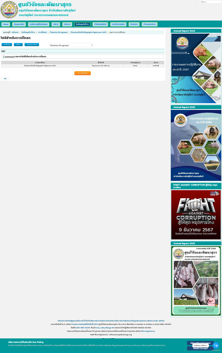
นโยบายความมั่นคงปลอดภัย (102, 320)
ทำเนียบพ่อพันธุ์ (100, 24)
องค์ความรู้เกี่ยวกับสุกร (39, 24)
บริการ (55, 24)
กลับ (5, 78)
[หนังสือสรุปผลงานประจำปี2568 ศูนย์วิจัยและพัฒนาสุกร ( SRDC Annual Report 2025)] (196, 145)
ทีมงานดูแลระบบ (148, 331)
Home (5, 24)
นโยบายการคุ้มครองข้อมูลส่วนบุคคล (129, 320)
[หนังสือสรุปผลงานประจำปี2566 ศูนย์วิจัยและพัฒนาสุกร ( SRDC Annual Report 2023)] (196, 68)
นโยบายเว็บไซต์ (83, 320)
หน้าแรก (61, 320)
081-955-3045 (83, 327)
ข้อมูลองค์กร (19, 24)
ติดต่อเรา (134, 24)
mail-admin (159, 320)
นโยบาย (67, 24)
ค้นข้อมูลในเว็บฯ (82, 24)
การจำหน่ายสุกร (118, 24)
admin (149, 320)
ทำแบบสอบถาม (150, 24)
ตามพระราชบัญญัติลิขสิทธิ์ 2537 (84, 324)
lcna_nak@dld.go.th (104, 327)
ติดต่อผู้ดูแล (71, 320)
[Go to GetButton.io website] (216, 350)
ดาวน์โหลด (82, 73)
